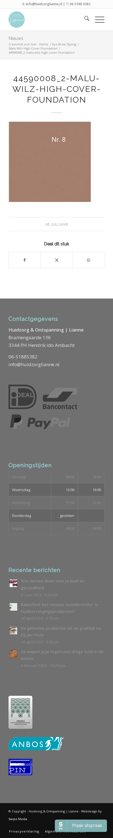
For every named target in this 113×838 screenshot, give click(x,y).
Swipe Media (18, 819)
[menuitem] (84, 20)
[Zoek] (84, 20)
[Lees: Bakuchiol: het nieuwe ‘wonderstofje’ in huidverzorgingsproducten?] (13, 607)
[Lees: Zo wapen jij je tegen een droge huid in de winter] (13, 654)
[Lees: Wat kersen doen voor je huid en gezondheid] (13, 583)
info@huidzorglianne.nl (44, 4)
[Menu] (96, 20)
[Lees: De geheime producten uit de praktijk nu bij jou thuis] (13, 631)
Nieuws (16, 38)
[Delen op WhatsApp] (88, 260)
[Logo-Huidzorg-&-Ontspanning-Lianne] (47, 20)
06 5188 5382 (80, 4)
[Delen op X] (56, 260)
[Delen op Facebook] (25, 260)
